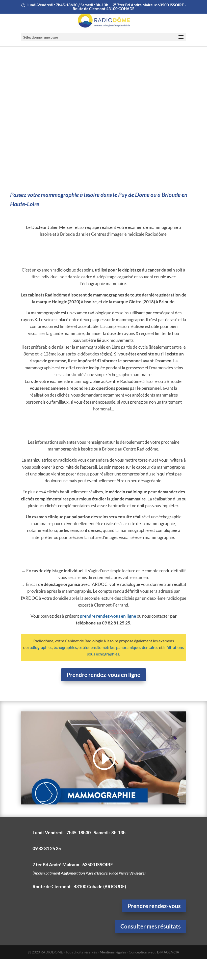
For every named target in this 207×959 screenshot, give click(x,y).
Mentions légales (113, 952)
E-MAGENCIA (168, 952)
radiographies (40, 647)
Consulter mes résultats (150, 926)
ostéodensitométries (97, 647)
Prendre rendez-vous (154, 906)
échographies (65, 647)
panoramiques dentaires (137, 647)
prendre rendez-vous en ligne (108, 616)
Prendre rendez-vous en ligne (103, 674)
